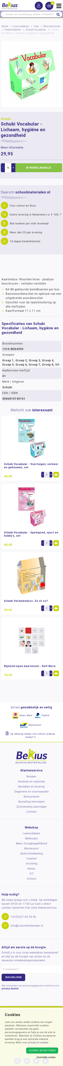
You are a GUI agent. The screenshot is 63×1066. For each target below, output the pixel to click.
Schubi (6, 118)
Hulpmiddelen (13, 29)
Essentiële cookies (46, 1057)
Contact (31, 811)
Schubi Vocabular (36, 29)
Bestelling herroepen (31, 801)
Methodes (31, 838)
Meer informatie (12, 147)
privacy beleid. (10, 988)
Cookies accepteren (42, 1050)
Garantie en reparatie (31, 781)
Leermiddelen (21, 26)
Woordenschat (51, 26)
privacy (32, 1042)
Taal (36, 26)
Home (5, 26)
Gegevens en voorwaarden (31, 791)
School (31, 878)
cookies (44, 1042)
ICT (31, 873)
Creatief (31, 858)
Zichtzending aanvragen (31, 806)
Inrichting (31, 863)
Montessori (31, 848)
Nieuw (31, 868)
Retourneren (31, 796)
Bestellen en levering (31, 786)
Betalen (31, 776)
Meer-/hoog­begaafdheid (31, 843)
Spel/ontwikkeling (31, 853)
